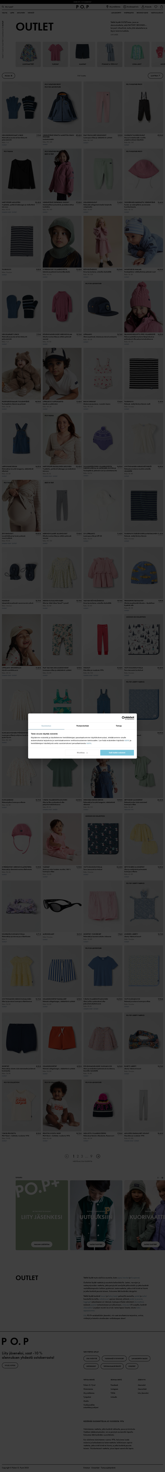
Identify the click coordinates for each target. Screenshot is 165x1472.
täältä (126, 740)
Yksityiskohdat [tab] (82, 726)
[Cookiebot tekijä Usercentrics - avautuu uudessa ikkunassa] (123, 718)
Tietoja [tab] (119, 726)
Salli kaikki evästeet (117, 753)
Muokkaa (81, 753)
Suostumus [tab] (46, 726)
